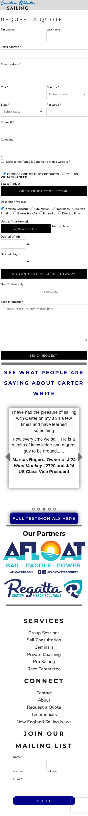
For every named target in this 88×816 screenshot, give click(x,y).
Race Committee (44, 669)
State (4, 105)
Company (7, 139)
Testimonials (44, 714)
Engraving (49, 213)
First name (7, 29)
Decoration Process (13, 202)
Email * (17, 779)
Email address (10, 47)
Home (5, 12)
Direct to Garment (16, 209)
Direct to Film (70, 213)
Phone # (6, 122)
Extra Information (12, 302)
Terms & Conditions (35, 162)
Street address (10, 64)
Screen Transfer (27, 213)
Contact (44, 693)
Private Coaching (44, 654)
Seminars (44, 647)
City (3, 87)
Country (51, 87)
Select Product (10, 184)
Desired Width (10, 237)
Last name (53, 29)
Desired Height (10, 254)
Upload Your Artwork (15, 221)
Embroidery (63, 209)
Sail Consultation (44, 640)
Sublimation (41, 209)
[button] (44, 556)
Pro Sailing (44, 662)
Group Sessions (44, 633)
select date (51, 291)
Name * (17, 757)
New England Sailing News (44, 722)
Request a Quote (44, 707)
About (44, 700)
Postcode (52, 105)
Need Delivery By (12, 284)
